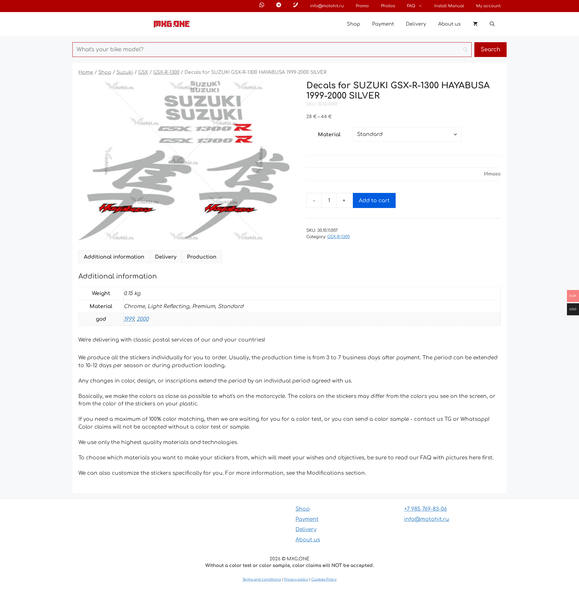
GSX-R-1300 (166, 72)
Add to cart (374, 200)
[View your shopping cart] (475, 24)
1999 (129, 319)
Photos (388, 6)
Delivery (416, 24)
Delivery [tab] (165, 257)
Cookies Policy (324, 579)
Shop (353, 24)
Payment (383, 24)
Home (85, 72)
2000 (143, 319)
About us (449, 24)
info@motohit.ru (327, 6)
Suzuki (124, 72)
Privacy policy (296, 579)
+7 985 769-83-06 (425, 509)
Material (329, 134)
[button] (492, 24)
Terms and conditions (261, 579)
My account (488, 6)
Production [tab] (202, 257)
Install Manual (449, 6)
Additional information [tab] (114, 257)
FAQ (411, 6)
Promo (362, 6)
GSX (143, 72)
